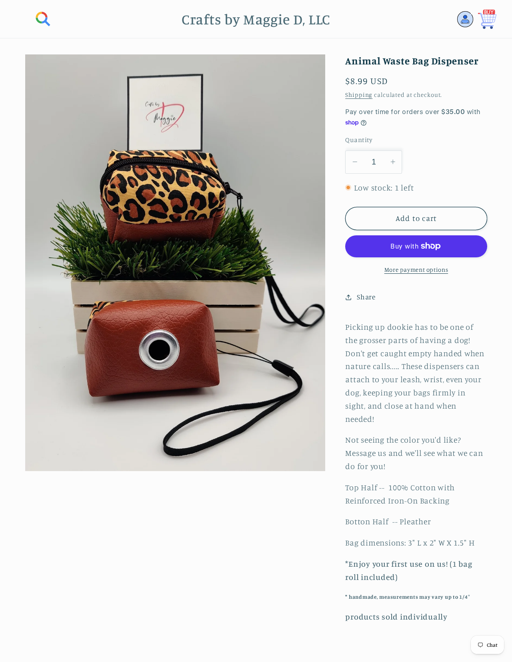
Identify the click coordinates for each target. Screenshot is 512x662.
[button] (43, 19)
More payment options (416, 269)
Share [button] (366, 297)
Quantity (358, 140)
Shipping (358, 94)
